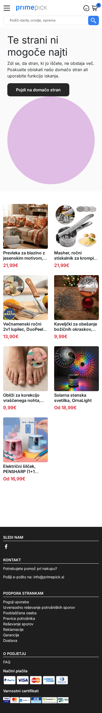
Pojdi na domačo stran (38, 89)
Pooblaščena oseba (20, 613)
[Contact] (86, 8)
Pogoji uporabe (16, 602)
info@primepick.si (48, 577)
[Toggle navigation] (6, 8)
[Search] (93, 20)
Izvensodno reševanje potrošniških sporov (39, 607)
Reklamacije (13, 629)
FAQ (6, 662)
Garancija (11, 635)
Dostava (10, 640)
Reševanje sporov (18, 624)
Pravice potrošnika (19, 618)
